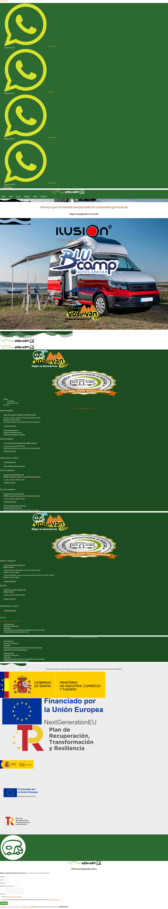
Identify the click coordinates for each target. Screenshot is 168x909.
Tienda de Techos (12, 403)
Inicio (3, 196)
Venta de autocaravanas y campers (14, 435)
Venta (11, 196)
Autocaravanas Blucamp (84, 279)
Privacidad (7, 628)
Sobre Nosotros (9, 624)
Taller (18, 196)
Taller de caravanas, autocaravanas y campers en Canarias (21, 510)
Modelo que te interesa (6, 886)
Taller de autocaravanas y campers (14, 466)
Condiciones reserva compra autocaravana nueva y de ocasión (24, 630)
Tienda (6, 399)
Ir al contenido (4, 0)
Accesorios (10, 401)
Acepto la (11, 897)
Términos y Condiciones (11, 626)
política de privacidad (14, 897)
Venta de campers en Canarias (13, 508)
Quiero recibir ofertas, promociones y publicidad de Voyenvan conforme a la (31, 900)
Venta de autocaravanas (11, 430)
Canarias (26, 196)
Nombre (2, 877)
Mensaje (2, 894)
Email (1, 880)
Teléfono (2, 883)
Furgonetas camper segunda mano (84, 328)
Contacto (44, 196)
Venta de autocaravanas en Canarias (15, 506)
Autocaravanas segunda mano (84, 324)
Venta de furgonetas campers (13, 432)
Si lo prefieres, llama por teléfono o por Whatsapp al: (14, 907)
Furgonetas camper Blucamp (84, 283)
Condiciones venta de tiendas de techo (16, 632)
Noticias (6, 405)
